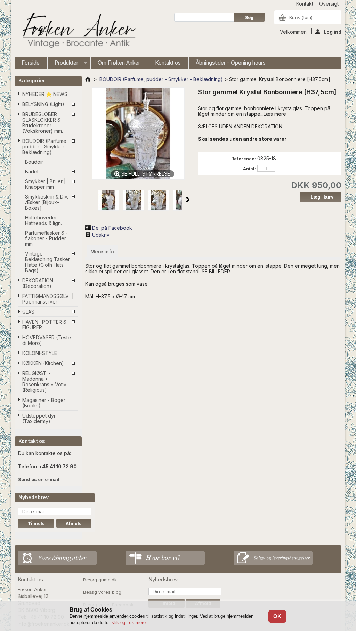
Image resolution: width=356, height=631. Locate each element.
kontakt (304, 4)
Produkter (63, 64)
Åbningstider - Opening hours (231, 62)
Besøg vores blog (102, 592)
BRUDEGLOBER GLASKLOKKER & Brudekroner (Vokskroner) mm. (42, 122)
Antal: (249, 168)
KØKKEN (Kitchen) (43, 363)
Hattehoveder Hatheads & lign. (43, 220)
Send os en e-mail (38, 479)
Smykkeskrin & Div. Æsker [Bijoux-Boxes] (46, 202)
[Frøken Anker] (78, 31)
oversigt (329, 4)
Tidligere (90, 199)
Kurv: (301, 17)
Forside (31, 62)
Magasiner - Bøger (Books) (43, 402)
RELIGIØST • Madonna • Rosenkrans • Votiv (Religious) (44, 381)
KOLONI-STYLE (39, 353)
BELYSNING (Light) (43, 104)
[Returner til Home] (87, 79)
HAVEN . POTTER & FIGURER (44, 324)
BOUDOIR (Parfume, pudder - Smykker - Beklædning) (45, 146)
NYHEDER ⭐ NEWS (44, 94)
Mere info (102, 251)
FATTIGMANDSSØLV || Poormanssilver (48, 299)
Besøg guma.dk (100, 579)
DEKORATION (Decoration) (37, 283)
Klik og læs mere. (129, 622)
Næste (187, 199)
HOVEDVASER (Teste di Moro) (46, 340)
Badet (32, 172)
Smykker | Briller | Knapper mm (45, 184)
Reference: (243, 158)
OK (277, 616)
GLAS (28, 312)
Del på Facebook (112, 228)
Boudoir (34, 162)
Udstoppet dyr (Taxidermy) (39, 418)
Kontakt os (168, 62)
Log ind (332, 31)
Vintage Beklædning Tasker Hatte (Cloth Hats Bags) (47, 262)
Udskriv (101, 235)
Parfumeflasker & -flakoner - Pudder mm (46, 238)
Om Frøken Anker (119, 62)
